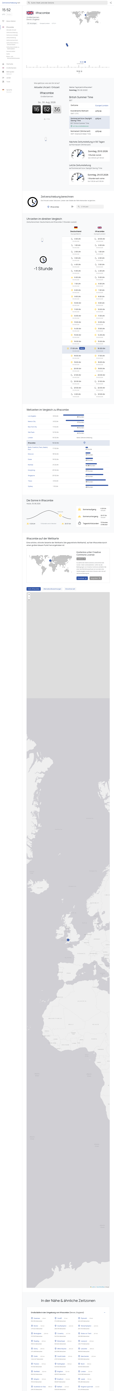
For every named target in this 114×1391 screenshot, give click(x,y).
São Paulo (31, 432)
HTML (47, 119)
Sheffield (35, 1371)
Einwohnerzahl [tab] (70, 589)
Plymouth (82, 1318)
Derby (34, 1349)
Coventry (59, 1333)
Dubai (30, 459)
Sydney (30, 486)
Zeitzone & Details (12, 35)
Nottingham (60, 1364)
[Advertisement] (68, 43)
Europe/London (101, 105)
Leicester (82, 1349)
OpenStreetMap (100, 1287)
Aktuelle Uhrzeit (11, 30)
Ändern (9, 14)
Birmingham (36, 1333)
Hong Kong (31, 470)
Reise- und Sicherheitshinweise (13, 57)
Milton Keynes (60, 1349)
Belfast (58, 1387)
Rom (29, 449)
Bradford (59, 1379)
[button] (11, 68)
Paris (40, 447)
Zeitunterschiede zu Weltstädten (12, 48)
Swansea (35, 1318)
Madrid (45, 447)
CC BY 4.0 (81, 559)
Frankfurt (35, 447)
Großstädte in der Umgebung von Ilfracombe (57, 1312)
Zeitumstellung (11, 37)
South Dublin (60, 1356)
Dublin (34, 1356)
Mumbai (30, 465)
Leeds (81, 1379)
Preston (35, 1364)
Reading (35, 1341)
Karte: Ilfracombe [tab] (33, 589)
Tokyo (30, 481)
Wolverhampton (84, 1326)
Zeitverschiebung (11, 32)
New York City (32, 427)
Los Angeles (32, 416)
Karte (8, 54)
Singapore (31, 475)
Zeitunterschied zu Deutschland (12, 43)
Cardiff (58, 1318)
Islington (35, 1379)
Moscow (31, 454)
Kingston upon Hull (85, 1387)
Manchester (83, 1356)
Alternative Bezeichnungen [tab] (52, 589)
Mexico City (32, 421)
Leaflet (93, 1287)
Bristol (34, 1326)
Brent (81, 1364)
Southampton (60, 1326)
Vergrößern (96, 578)
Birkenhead (60, 1341)
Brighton (59, 1371)
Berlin (30, 447)
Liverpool (82, 1341)
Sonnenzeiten (10, 51)
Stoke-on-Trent (84, 1333)
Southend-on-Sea (38, 1387)
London (30, 438)
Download (82, 578)
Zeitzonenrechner (12, 40)
